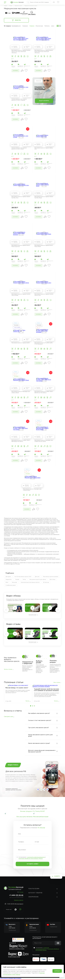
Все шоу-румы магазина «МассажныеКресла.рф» (33, 816)
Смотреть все (32, 614)
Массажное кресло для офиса (37, 579)
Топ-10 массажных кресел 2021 (22, 576)
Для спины (52, 579)
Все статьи (57, 682)
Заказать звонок (18, 900)
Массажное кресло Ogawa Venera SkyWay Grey (20, 197)
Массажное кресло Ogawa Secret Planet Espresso (20, 246)
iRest (7, 582)
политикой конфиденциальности (36, 857)
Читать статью (8, 669)
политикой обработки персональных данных (31, 858)
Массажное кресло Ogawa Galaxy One (43, 149)
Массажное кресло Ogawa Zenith (20, 342)
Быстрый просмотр (15, 47)
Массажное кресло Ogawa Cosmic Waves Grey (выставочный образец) (20, 51)
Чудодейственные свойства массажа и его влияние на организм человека (46, 690)
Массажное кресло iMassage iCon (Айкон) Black (20, 392)
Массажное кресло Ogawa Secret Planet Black (43, 246)
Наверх (57, 876)
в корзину (15, 70)
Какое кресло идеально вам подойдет (10, 978)
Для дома (8, 576)
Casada (17, 579)
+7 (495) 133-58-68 (16, 895)
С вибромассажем (11, 585)
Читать (27, 701)
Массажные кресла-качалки (50, 576)
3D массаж (46, 582)
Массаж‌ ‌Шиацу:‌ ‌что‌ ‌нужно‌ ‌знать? (16, 687)
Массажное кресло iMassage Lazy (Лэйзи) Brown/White (43, 441)
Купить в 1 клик (27, 47)
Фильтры (18, 20)
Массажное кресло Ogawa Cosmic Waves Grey (43, 295)
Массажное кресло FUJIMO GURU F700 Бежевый (43, 343)
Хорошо (57, 971)
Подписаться (12, 930)
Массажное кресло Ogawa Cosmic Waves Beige (20, 295)
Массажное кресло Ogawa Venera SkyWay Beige (43, 197)
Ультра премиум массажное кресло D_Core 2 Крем (19, 149)
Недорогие (8, 579)
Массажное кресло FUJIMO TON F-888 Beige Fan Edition (20, 441)
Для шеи (37, 576)
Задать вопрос (44, 100)
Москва (21, 892)
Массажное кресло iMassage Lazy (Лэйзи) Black (32, 490)
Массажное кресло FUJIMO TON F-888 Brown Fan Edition (43, 392)
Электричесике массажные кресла (30, 582)
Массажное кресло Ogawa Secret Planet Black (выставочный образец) (43, 51)
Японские (14, 582)
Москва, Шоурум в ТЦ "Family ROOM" (32, 811)
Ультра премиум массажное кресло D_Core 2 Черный (19, 100)
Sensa (24, 579)
